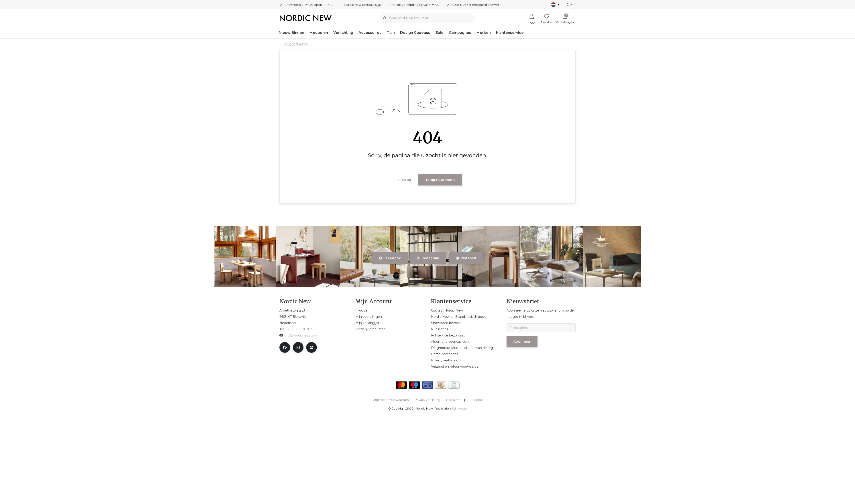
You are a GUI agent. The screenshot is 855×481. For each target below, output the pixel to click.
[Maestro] (414, 385)
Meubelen (318, 33)
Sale (440, 33)
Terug (406, 180)
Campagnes (460, 33)
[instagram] (298, 347)
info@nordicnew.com (300, 335)
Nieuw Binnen (291, 33)
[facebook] (284, 347)
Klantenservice (510, 33)
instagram (430, 258)
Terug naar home (440, 180)
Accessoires (369, 33)
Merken (483, 33)
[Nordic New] (305, 18)
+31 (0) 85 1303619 (299, 329)
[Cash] (440, 385)
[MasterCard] (401, 385)
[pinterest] (311, 347)
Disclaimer (454, 400)
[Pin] (427, 385)
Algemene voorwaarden (391, 400)
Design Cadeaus (415, 33)
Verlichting (343, 33)
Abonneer (522, 342)
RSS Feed (475, 400)
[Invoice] (454, 385)
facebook (392, 258)
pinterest (468, 258)
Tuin (391, 33)
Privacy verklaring (427, 400)
